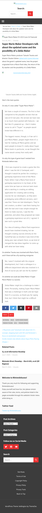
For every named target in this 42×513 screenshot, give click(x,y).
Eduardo (15, 40)
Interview (6, 320)
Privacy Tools (21, 489)
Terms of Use (21, 476)
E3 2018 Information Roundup (13, 352)
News (5, 315)
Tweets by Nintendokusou (11, 410)
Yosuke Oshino (23, 323)
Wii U (11, 315)
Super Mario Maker (21, 320)
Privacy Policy (21, 485)
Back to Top (21, 494)
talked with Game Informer (29, 58)
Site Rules (21, 472)
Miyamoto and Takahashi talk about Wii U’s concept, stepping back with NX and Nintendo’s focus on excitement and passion (19, 333)
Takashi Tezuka (8, 323)
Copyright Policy (21, 481)
